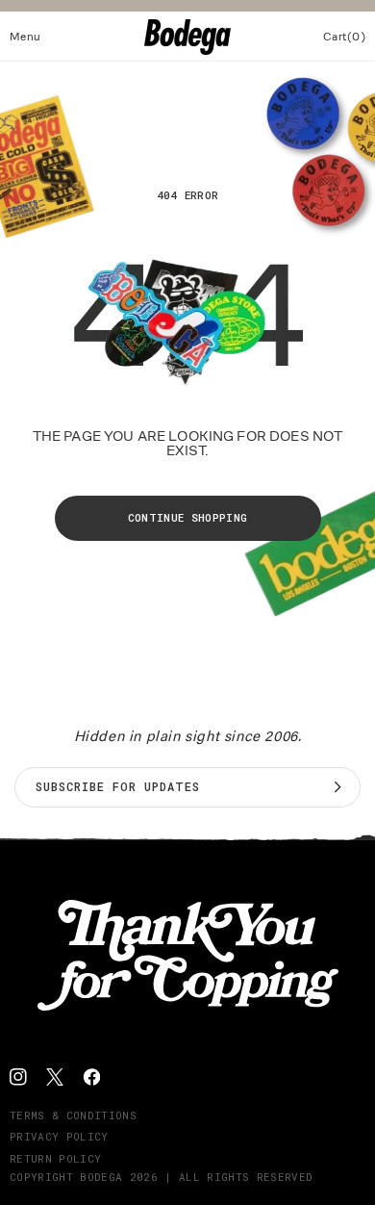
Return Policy (55, 1158)
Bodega (101, 1176)
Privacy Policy (59, 1136)
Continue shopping (188, 517)
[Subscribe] (337, 787)
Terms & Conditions (73, 1115)
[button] (25, 36)
